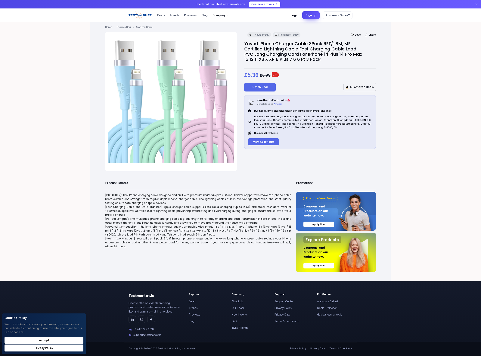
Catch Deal (260, 87)
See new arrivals (262, 4)
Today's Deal (123, 27)
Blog (204, 15)
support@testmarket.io (147, 334)
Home (108, 27)
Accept (44, 340)
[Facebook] (151, 319)
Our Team (238, 307)
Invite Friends (240, 327)
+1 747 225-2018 (143, 329)
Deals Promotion (327, 307)
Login (294, 15)
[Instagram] (141, 319)
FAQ (234, 321)
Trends (174, 15)
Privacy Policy (283, 307)
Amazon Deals (144, 27)
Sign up (311, 15)
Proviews (190, 15)
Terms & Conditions (287, 321)
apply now (318, 224)
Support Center (284, 301)
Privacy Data (282, 314)
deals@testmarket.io (329, 314)
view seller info (263, 142)
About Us (237, 301)
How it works (240, 314)
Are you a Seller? (337, 15)
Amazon (278, 103)
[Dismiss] (476, 4)
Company (219, 15)
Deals (161, 15)
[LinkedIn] (132, 319)
